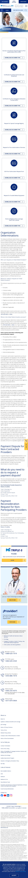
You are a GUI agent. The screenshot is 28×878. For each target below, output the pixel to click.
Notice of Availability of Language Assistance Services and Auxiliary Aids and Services (13, 752)
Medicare (3, 776)
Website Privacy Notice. (21, 871)
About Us (3, 719)
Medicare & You (4, 779)
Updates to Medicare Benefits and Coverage (10, 721)
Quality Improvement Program (7, 758)
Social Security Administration (7, 788)
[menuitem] (5, 10)
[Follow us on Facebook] (2, 795)
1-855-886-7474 (11, 676)
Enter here (12, 622)
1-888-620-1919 (11, 653)
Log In (12, 560)
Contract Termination (5, 745)
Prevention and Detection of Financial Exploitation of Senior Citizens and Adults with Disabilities (14, 785)
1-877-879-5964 (11, 700)
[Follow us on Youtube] (5, 795)
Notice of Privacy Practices (7, 727)
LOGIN (5, 10)
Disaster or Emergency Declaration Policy (10, 761)
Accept (14, 875)
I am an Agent (23, 1)
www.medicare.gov (4, 827)
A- (16, 6)
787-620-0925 (4, 314)
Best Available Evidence (6, 771)
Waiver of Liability (5, 486)
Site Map (3, 763)
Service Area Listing (5, 748)
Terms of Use (4, 730)
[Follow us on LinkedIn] (8, 795)
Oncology (6, 639)
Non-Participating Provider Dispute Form (11, 485)
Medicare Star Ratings (5, 755)
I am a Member (5, 1)
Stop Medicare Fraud (5, 782)
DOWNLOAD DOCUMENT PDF (12, 57)
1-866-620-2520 (11, 661)
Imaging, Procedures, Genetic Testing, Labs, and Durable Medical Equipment (14, 642)
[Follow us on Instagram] (11, 795)
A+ (21, 6)
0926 (11, 314)
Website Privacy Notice (6, 732)
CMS (2, 773)
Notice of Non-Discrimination (7, 738)
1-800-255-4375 (11, 690)
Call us (26, 446)
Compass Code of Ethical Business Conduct (10, 735)
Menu (26, 6)
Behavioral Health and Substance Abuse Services (13, 636)
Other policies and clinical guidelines (12, 644)
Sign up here (12, 600)
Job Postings (3, 724)
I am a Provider (14, 2)
